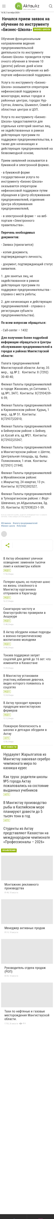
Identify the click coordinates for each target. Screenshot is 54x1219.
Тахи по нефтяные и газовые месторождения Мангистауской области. (26, 1015)
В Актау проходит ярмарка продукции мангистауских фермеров (22, 706)
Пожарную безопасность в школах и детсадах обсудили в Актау (25, 730)
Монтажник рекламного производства (21, 886)
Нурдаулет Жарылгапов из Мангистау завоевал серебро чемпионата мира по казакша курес (26, 761)
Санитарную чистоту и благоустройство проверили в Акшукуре (24, 612)
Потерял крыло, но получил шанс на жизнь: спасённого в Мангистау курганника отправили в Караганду (26, 587)
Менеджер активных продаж (24, 928)
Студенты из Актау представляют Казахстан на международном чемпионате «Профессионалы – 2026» (26, 835)
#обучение (21, 526)
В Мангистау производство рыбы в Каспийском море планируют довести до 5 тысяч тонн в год (25, 809)
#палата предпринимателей (25, 523)
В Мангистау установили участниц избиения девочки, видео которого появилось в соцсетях (23, 681)
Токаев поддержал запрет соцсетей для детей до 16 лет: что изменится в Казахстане (27, 659)
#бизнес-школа (8, 526)
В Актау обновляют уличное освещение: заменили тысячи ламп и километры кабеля (24, 562)
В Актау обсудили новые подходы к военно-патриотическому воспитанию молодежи (27, 636)
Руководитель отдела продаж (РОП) (25, 970)
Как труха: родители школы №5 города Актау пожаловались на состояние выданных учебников (26, 783)
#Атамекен (6, 523)
